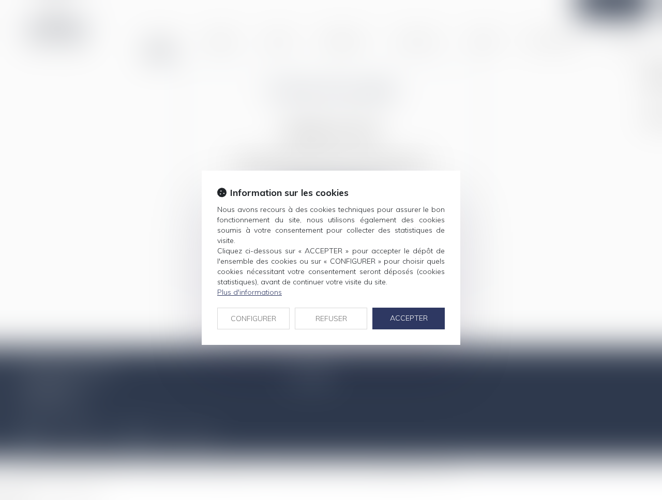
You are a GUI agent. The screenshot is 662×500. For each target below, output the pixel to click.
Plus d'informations (249, 292)
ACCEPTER (409, 318)
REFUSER (331, 318)
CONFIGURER (253, 318)
